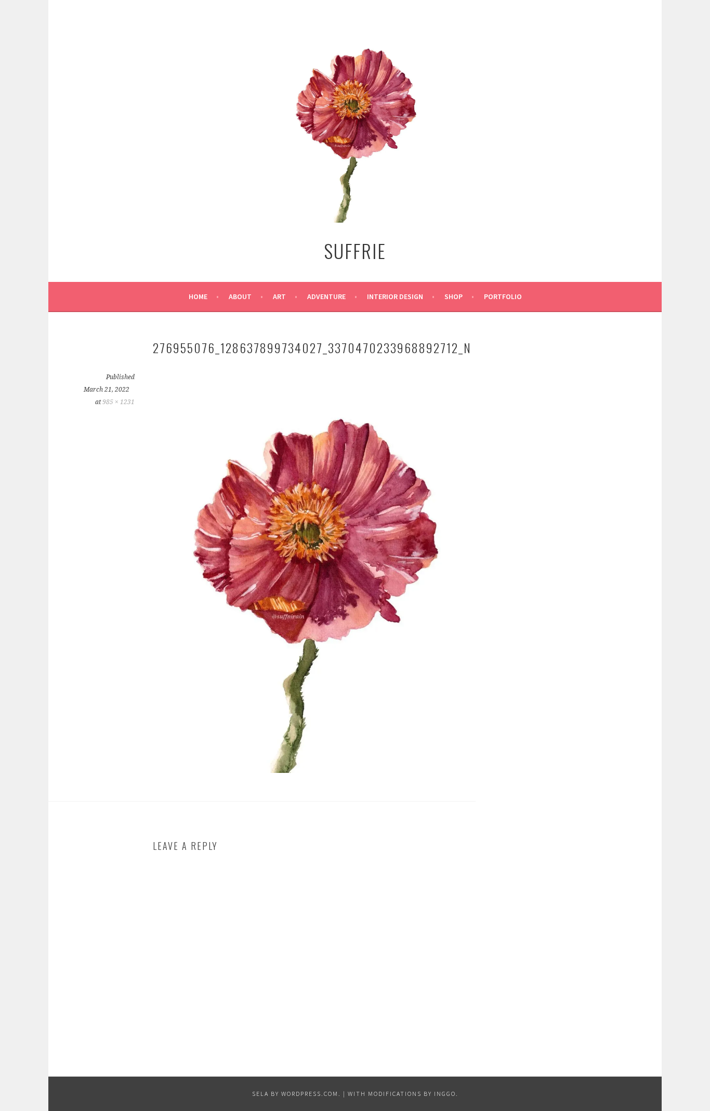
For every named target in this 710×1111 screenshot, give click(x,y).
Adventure (326, 296)
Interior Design (395, 296)
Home (198, 296)
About (240, 296)
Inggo (445, 1093)
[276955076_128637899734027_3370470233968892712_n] (314, 770)
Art (279, 296)
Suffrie (355, 250)
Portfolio (503, 296)
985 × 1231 (118, 402)
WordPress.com (309, 1093)
